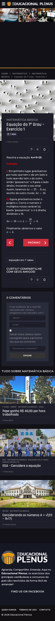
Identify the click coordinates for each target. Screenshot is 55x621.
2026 (41, 407)
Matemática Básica (22, 119)
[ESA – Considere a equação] (27, 442)
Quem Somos (9, 609)
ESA (4, 460)
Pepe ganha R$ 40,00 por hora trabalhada (23, 413)
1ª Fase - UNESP (9, 407)
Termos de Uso (28, 609)
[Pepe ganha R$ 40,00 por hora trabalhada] (27, 390)
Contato (44, 609)
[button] (3, 4)
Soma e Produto (10, 462)
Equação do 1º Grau (21, 260)
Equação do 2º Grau (38, 460)
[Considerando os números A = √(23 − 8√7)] (27, 494)
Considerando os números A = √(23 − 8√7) (27, 517)
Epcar (5, 511)
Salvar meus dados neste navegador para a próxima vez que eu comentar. (25, 338)
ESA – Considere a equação (21, 466)
